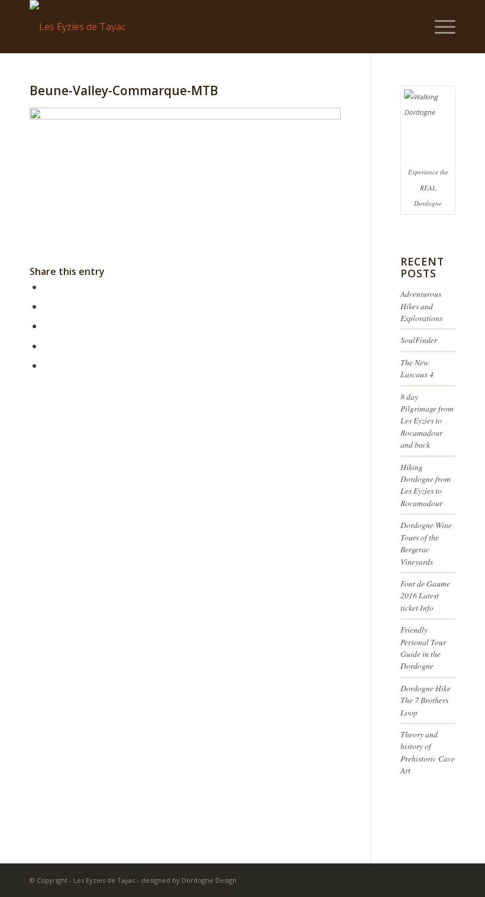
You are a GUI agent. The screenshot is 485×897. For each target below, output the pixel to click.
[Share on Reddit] (46, 345)
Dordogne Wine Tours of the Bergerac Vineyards (426, 542)
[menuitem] (439, 26)
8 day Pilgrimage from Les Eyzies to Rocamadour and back (427, 421)
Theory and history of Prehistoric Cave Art (427, 752)
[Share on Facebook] (46, 286)
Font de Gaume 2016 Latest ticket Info (425, 595)
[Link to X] (429, 879)
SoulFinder (418, 339)
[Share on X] (46, 306)
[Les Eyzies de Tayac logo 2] (77, 26)
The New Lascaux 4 (417, 368)
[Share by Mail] (46, 365)
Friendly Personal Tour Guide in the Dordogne (423, 647)
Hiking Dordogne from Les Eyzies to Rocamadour (425, 485)
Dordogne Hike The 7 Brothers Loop (425, 700)
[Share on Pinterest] (46, 325)
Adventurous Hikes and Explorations (421, 305)
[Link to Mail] (446, 879)
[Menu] (439, 26)
